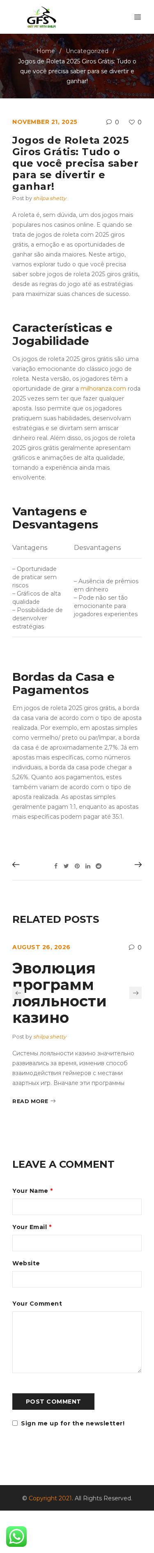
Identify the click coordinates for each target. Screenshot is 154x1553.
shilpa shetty (49, 198)
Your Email (31, 1227)
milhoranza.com (103, 388)
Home (46, 51)
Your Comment (37, 1303)
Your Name (32, 1190)
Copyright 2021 (50, 1498)
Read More (30, 1101)
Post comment (53, 1401)
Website (26, 1263)
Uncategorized (87, 51)
